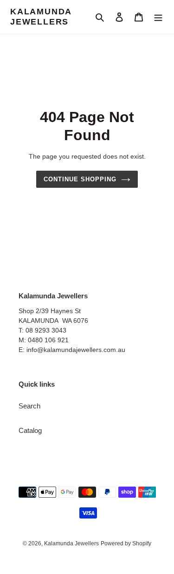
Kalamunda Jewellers (40, 16)
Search (29, 406)
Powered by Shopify (126, 543)
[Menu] (158, 17)
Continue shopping (80, 179)
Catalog (30, 430)
